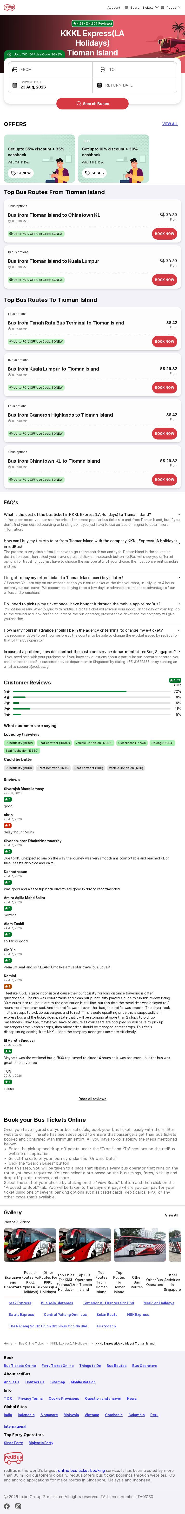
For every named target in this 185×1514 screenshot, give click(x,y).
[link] (39, 159)
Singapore (49, 1415)
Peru (154, 1415)
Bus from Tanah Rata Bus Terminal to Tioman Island (66, 323)
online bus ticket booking (81, 1470)
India (8, 1415)
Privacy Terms (30, 1398)
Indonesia (26, 1415)
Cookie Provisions (64, 1398)
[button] (50, 69)
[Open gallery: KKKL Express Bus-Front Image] (30, 1245)
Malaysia (71, 1415)
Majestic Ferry (41, 1443)
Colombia (136, 1415)
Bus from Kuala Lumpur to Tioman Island (53, 369)
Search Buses (96, 103)
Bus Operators (144, 1366)
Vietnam (92, 1415)
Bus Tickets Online (20, 1366)
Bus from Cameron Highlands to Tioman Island (60, 415)
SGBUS (98, 173)
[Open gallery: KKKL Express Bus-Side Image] (140, 1245)
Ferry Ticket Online (58, 1366)
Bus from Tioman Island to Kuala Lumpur (53, 261)
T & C (8, 1398)
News (132, 1398)
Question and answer (103, 1398)
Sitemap (57, 1382)
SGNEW (24, 173)
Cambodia (114, 1415)
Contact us (35, 1382)
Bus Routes (116, 1366)
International (15, 1426)
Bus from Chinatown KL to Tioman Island (54, 461)
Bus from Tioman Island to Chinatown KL (54, 215)
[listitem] (13, 141)
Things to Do (90, 1366)
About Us (12, 1382)
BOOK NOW (164, 234)
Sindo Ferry (13, 1443)
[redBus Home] (9, 7)
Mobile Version (83, 1382)
